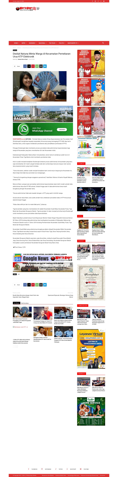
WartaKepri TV (72, 43)
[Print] (41, 66)
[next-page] (17, 346)
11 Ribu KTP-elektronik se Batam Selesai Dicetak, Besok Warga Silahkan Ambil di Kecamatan (21, 341)
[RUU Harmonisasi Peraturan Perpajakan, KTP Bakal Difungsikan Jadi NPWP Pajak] (22, 312)
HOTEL (80, 216)
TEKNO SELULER (82, 305)
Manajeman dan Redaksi (48, 475)
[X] (29, 66)
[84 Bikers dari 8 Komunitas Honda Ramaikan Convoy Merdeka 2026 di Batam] (83, 171)
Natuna (19, 47)
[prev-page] (14, 346)
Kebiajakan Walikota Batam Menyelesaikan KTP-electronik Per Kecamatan (42, 339)
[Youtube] (104, 1)
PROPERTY (81, 241)
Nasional (42, 43)
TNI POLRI (52, 43)
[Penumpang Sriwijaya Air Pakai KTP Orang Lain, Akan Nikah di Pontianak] (43, 313)
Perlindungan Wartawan (73, 475)
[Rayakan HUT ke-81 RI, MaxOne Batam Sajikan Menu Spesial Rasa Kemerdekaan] (83, 224)
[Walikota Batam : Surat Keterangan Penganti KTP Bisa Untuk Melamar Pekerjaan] (63, 331)
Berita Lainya (25, 303)
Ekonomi (32, 43)
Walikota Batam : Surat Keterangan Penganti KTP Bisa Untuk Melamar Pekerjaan (63, 340)
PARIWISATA (81, 373)
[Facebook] (92, 1)
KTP (19, 274)
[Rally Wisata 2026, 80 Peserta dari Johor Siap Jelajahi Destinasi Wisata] (98, 381)
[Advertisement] (73, 9)
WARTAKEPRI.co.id (19, 139)
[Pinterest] (33, 66)
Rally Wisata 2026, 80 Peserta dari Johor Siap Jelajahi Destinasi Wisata (98, 389)
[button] (103, 43)
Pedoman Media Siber (60, 475)
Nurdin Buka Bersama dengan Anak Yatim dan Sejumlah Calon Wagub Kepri (26, 296)
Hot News (16, 303)
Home (16, 43)
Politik (61, 43)
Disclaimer (102, 475)
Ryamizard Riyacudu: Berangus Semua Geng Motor (60, 296)
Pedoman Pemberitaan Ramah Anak (89, 475)
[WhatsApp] (101, 1)
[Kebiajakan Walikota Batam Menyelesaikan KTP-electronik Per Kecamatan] (43, 331)
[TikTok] (98, 1)
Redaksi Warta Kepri (23, 59)
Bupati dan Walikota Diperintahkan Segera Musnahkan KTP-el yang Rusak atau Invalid (63, 322)
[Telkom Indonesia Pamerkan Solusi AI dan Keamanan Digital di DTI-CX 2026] (98, 313)
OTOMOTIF (81, 163)
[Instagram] (95, 1)
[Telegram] (45, 66)
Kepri (23, 43)
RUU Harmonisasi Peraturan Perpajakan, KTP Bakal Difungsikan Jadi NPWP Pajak (22, 320)
